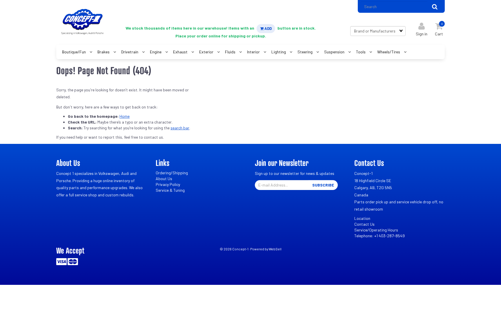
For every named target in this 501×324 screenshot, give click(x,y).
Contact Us (364, 224)
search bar (179, 127)
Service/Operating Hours (376, 229)
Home (124, 116)
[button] (439, 28)
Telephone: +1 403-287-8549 (379, 235)
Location (362, 218)
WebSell (275, 249)
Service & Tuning (170, 190)
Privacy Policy (168, 184)
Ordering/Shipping (172, 172)
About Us (164, 178)
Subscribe (323, 184)
